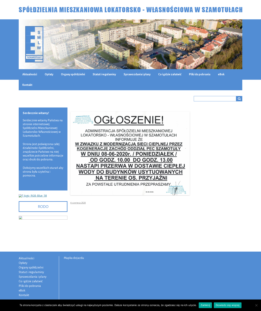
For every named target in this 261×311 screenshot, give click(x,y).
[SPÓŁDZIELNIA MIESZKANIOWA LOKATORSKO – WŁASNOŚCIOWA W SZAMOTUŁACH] (130, 9)
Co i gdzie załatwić (169, 74)
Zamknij (205, 305)
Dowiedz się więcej (228, 305)
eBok (221, 74)
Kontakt (27, 84)
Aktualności (29, 74)
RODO (43, 206)
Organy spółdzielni (73, 74)
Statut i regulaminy (104, 74)
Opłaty (49, 74)
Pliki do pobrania (199, 74)
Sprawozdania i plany (137, 74)
